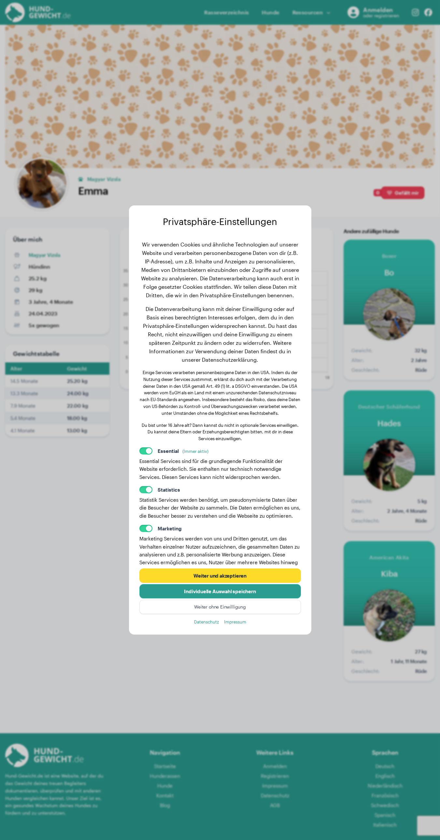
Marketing (170, 528)
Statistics (169, 490)
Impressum (235, 621)
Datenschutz (206, 621)
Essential (183, 451)
